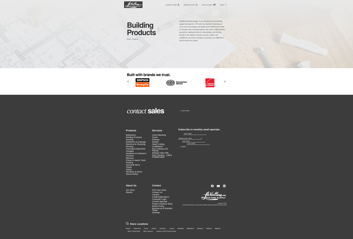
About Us (131, 185)
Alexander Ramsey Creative (220, 205)
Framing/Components (135, 149)
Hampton (163, 228)
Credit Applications (160, 197)
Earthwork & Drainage (136, 142)
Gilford (153, 228)
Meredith (181, 228)
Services (157, 130)
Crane (155, 137)
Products (135, 39)
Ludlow (171, 228)
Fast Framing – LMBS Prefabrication (162, 156)
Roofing (129, 163)
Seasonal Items (133, 165)
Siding (129, 169)
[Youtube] (218, 186)
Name (181, 134)
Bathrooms (131, 135)
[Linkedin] (224, 186)
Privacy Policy (198, 205)
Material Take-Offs (160, 153)
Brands (129, 192)
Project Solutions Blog (162, 204)
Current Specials (159, 201)
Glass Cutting (158, 144)
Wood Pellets (132, 174)
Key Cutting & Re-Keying (160, 150)
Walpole (217, 228)
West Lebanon (148, 231)
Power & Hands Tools (136, 160)
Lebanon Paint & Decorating (166, 231)
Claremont (137, 228)
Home (129, 39)
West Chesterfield (134, 231)
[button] (128, 81)
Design (155, 142)
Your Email (182, 143)
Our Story (130, 190)
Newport (200, 228)
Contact (156, 185)
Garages (130, 151)
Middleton (190, 228)
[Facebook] (212, 186)
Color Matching (159, 135)
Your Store (182, 136)
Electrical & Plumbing (135, 144)
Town (180, 141)
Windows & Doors (134, 172)
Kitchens (130, 156)
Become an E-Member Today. (162, 209)
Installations (157, 146)
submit (183, 147)
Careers (155, 195)
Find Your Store (159, 190)
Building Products (134, 137)
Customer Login (159, 199)
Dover (146, 228)
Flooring (129, 146)
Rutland (209, 228)
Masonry (130, 158)
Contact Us (157, 192)
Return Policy (158, 206)
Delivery (156, 140)
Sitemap (156, 212)
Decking (129, 140)
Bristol (128, 228)
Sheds (129, 167)
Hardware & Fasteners (136, 153)
